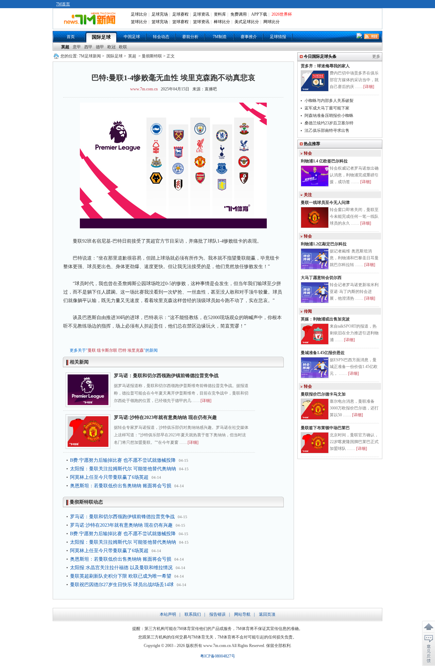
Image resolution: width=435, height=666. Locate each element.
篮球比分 (139, 21)
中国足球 (132, 36)
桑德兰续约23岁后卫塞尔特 (328, 123)
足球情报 (278, 36)
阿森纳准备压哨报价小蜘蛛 (328, 115)
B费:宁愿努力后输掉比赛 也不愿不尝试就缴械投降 (123, 460)
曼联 (92, 350)
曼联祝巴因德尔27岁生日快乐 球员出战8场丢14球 (122, 584)
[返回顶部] (428, 627)
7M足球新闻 (90, 56)
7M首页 (63, 4)
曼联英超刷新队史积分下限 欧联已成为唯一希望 (120, 576)
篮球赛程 (180, 21)
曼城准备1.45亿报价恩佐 (323, 352)
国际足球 (101, 37)
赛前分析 (190, 36)
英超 (65, 47)
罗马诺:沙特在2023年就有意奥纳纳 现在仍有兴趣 (165, 417)
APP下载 (259, 14)
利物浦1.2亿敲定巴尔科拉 (324, 244)
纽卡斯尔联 (107, 350)
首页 (71, 36)
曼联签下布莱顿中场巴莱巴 (325, 427)
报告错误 (217, 614)
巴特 (122, 350)
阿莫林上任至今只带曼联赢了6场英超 (109, 477)
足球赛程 (180, 14)
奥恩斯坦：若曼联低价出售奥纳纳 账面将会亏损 (120, 485)
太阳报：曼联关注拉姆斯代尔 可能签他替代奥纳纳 (123, 468)
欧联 (123, 47)
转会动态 (161, 36)
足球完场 (160, 14)
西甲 (88, 47)
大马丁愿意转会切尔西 (321, 277)
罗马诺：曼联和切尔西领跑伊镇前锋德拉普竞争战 (166, 375)
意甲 (77, 47)
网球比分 (271, 21)
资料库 (220, 14)
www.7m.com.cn (144, 89)
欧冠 (111, 47)
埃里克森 (135, 350)
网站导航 (242, 614)
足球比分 (139, 14)
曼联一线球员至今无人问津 (325, 202)
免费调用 (238, 14)
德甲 (100, 47)
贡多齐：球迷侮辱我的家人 (325, 66)
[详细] (206, 400)
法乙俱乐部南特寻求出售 (326, 130)
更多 (376, 56)
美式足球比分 (246, 21)
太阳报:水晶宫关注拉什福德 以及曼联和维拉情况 (121, 567)
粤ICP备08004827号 (217, 656)
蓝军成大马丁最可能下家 (326, 108)
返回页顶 (267, 614)
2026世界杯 (282, 14)
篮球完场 (160, 21)
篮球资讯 (201, 21)
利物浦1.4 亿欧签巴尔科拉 (324, 161)
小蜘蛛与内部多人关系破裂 (328, 100)
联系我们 (193, 614)
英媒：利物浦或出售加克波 (325, 319)
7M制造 (220, 36)
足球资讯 (201, 14)
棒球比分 (222, 21)
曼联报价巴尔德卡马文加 (323, 394)
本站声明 (168, 614)
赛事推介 (249, 36)
